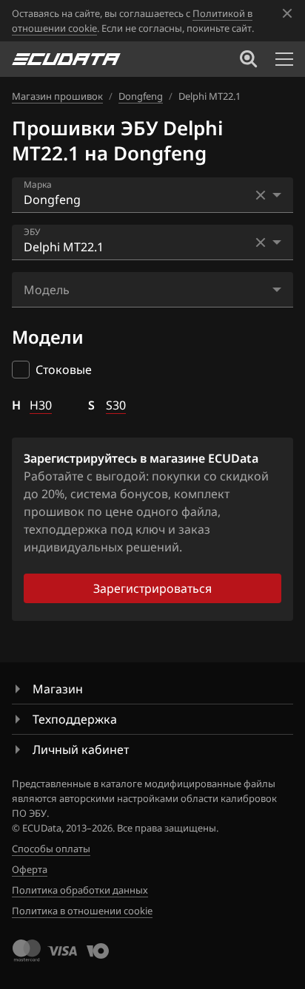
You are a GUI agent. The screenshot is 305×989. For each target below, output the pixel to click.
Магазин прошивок (57, 96)
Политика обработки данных (80, 890)
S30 (116, 405)
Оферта (29, 869)
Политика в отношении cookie (82, 910)
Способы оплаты (51, 848)
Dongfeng (140, 96)
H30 (41, 405)
